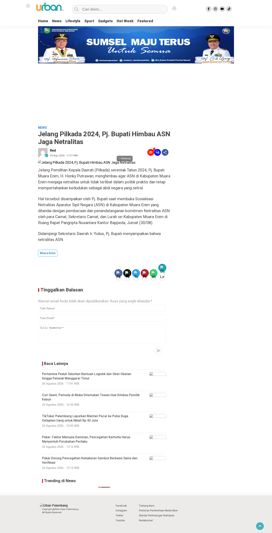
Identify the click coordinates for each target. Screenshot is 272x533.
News (57, 21)
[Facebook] (209, 9)
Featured (145, 21)
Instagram (121, 510)
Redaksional (146, 520)
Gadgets (105, 21)
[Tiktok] (229, 9)
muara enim (48, 253)
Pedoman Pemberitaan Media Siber (158, 510)
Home (43, 21)
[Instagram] (215, 9)
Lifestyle (73, 21)
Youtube (120, 520)
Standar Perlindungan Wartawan (156, 515)
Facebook (121, 506)
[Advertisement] (136, 93)
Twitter (119, 515)
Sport (89, 21)
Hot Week (125, 21)
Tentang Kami (146, 506)
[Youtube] (222, 9)
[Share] (165, 152)
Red (53, 150)
